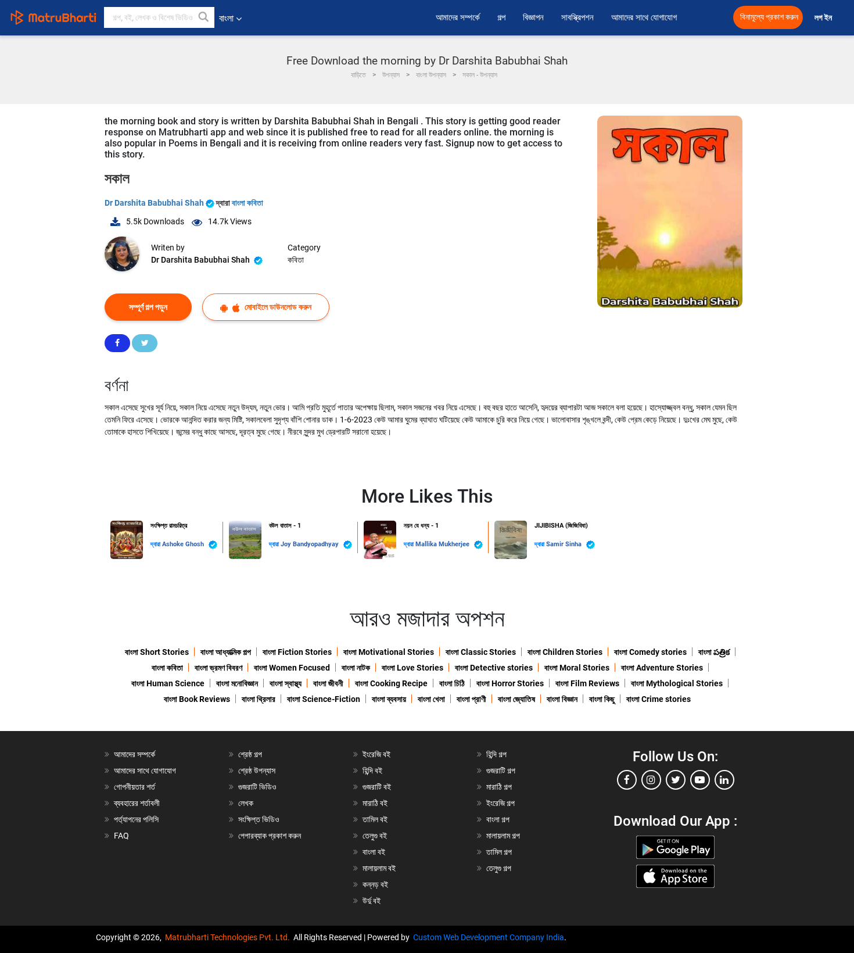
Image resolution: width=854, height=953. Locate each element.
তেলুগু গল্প (498, 868)
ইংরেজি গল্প (500, 803)
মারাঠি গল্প (499, 786)
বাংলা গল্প (497, 819)
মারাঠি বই (375, 803)
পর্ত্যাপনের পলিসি (136, 819)
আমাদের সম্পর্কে (458, 17)
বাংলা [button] (226, 18)
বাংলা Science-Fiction (323, 699)
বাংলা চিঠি (452, 683)
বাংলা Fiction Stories (297, 652)
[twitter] (676, 780)
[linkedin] (724, 780)
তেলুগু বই (375, 835)
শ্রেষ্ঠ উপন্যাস (256, 770)
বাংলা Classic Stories (481, 652)
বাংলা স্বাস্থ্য (286, 683)
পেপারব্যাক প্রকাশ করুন (269, 835)
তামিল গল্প (499, 852)
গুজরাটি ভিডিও (257, 786)
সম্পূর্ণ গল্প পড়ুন (148, 306)
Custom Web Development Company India (488, 937)
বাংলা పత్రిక (714, 652)
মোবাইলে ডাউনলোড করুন (277, 306)
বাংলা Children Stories (565, 652)
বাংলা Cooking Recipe (391, 683)
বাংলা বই (374, 852)
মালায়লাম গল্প (503, 835)
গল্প (501, 17)
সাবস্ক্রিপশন (577, 17)
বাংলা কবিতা (247, 202)
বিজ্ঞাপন (533, 17)
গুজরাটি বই (377, 786)
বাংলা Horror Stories (510, 683)
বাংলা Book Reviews (197, 699)
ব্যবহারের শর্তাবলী (137, 803)
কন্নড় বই (375, 884)
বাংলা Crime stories (658, 699)
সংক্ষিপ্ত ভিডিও (258, 819)
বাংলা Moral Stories (576, 667)
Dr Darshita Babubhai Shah (155, 202)
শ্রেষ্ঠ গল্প (250, 754)
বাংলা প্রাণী (471, 699)
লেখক (245, 803)
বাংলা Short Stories (157, 652)
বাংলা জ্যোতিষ (516, 699)
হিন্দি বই (372, 770)
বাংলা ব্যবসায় (389, 699)
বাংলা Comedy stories (650, 652)
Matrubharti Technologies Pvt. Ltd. (229, 937)
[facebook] (627, 780)
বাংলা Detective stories (494, 667)
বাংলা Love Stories (412, 667)
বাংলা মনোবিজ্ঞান (237, 683)
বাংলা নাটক (356, 667)
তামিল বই (375, 819)
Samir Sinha (564, 544)
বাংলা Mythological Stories (677, 683)
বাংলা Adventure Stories (662, 667)
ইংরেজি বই (376, 754)
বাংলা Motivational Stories (388, 652)
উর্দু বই (372, 900)
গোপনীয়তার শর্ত (134, 786)
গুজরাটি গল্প (500, 770)
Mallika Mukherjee (443, 544)
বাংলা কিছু (602, 699)
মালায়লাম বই (379, 868)
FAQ (121, 835)
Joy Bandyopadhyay (310, 544)
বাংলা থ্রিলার (258, 699)
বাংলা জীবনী (328, 683)
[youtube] (700, 780)
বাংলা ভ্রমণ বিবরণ (218, 667)
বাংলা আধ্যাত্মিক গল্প (225, 652)
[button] (203, 17)
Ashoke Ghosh (184, 544)
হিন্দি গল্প (496, 754)
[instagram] (651, 780)
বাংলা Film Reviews (587, 683)
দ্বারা (156, 544)
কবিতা (296, 259)
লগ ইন (824, 18)
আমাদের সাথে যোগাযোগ (644, 17)
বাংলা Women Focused (292, 667)
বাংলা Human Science (167, 683)
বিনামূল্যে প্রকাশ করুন (769, 17)
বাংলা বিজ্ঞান (562, 699)
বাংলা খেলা (431, 699)
